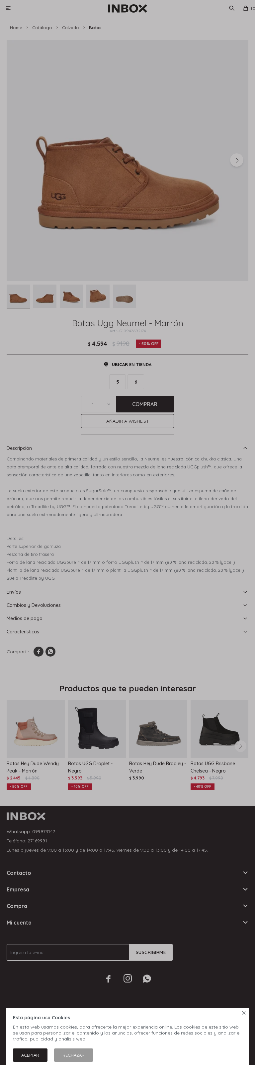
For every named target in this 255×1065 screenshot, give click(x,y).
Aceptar (30, 1055)
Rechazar (73, 1055)
